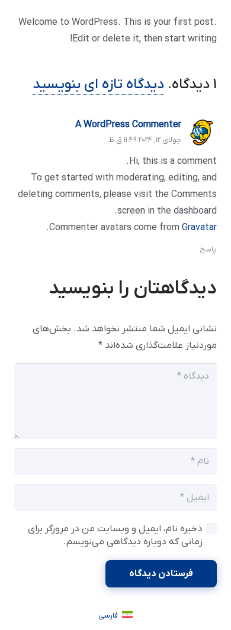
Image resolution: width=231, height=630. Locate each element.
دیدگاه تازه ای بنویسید (98, 84)
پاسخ (208, 249)
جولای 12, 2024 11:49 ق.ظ (144, 140)
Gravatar (199, 228)
